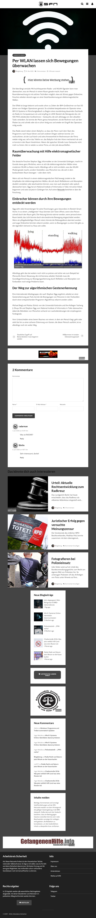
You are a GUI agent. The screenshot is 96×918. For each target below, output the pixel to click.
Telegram (54, 891)
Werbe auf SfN (56, 876)
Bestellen (25, 902)
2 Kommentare (41, 71)
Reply (22, 439)
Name (14, 404)
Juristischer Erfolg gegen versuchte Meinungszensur (68, 525)
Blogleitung (19, 71)
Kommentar (16, 376)
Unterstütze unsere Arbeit (48, 674)
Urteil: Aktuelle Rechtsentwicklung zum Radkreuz (68, 487)
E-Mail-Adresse (41, 404)
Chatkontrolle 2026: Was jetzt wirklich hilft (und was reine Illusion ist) (47, 773)
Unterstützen (55, 871)
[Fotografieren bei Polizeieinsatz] (28, 570)
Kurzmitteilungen (19, 55)
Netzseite (61, 190)
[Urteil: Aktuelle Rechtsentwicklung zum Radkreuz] (28, 494)
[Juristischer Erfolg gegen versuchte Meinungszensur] (28, 532)
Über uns (54, 866)
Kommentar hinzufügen (72, 546)
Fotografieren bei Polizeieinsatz (63, 561)
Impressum (55, 861)
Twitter (53, 896)
